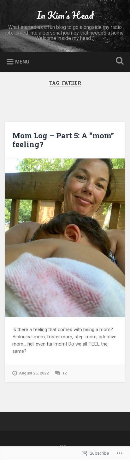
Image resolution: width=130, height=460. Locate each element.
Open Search (118, 61)
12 (64, 373)
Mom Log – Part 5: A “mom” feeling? (63, 140)
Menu (22, 62)
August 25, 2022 (34, 373)
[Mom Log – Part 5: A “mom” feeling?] (65, 237)
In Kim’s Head (65, 15)
